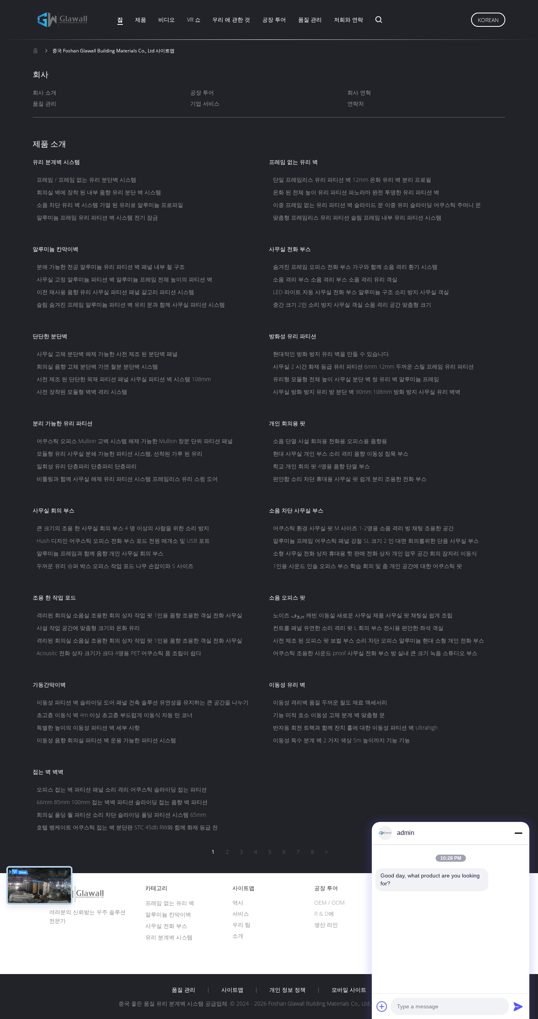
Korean (488, 20)
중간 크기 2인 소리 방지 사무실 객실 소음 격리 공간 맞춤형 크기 (352, 304)
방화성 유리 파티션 (292, 336)
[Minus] (518, 833)
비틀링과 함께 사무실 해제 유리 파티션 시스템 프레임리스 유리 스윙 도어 (127, 478)
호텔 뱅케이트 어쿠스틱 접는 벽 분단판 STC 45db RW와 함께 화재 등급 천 (127, 827)
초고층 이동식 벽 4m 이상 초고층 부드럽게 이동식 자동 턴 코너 (115, 715)
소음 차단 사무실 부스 (296, 510)
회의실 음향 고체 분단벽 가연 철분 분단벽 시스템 (97, 366)
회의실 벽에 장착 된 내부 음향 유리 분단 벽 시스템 (99, 192)
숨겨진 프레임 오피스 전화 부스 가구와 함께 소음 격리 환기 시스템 (355, 266)
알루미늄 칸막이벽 (55, 249)
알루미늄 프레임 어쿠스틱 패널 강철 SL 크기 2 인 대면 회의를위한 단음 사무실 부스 (376, 540)
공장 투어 (274, 19)
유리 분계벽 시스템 (56, 162)
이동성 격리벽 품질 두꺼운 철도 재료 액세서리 (330, 702)
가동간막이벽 (49, 684)
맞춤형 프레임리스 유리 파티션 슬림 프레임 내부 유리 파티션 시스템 (357, 217)
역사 (237, 902)
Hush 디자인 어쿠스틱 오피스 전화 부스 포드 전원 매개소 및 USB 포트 (123, 540)
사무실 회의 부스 (53, 510)
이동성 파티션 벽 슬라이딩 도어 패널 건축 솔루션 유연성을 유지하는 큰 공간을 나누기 (143, 702)
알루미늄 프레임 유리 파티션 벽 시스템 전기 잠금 (97, 217)
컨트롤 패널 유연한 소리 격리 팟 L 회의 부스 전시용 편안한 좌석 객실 (358, 628)
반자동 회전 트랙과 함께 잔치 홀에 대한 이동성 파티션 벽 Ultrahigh (355, 727)
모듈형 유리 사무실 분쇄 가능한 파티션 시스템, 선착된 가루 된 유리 (119, 453)
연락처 (355, 103)
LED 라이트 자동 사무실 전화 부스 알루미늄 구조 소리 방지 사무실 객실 (361, 292)
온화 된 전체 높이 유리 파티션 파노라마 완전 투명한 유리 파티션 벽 (356, 192)
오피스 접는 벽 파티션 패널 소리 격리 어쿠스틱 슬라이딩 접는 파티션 (122, 789)
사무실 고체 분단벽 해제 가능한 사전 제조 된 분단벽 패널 (107, 354)
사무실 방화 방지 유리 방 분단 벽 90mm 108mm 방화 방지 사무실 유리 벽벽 (366, 391)
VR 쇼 (193, 19)
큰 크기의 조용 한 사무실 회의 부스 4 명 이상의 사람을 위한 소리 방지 (123, 528)
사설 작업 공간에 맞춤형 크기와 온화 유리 (88, 628)
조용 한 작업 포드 (54, 597)
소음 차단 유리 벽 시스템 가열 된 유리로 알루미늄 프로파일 (110, 205)
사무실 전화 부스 (290, 249)
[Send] (518, 1006)
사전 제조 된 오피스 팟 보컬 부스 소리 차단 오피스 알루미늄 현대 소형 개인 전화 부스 (378, 640)
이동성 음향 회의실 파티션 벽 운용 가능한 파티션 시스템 (106, 740)
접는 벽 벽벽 (48, 771)
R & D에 (324, 913)
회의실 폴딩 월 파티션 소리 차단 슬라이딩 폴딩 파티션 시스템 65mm (121, 814)
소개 (237, 935)
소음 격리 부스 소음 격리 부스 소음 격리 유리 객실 (335, 279)
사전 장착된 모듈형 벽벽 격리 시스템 (82, 391)
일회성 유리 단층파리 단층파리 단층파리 (87, 466)
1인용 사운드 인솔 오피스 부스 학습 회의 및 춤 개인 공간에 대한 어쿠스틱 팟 (367, 566)
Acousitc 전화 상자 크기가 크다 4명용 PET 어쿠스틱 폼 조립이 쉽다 (119, 653)
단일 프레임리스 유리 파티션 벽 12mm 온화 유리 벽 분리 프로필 (352, 179)
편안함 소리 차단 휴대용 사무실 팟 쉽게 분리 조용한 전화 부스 (350, 478)
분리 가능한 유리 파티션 (63, 423)
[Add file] (382, 1006)
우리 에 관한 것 (231, 19)
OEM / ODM (329, 902)
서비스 (240, 913)
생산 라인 (326, 924)
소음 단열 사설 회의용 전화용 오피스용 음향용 (330, 441)
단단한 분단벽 (50, 336)
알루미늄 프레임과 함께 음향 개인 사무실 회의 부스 (100, 553)
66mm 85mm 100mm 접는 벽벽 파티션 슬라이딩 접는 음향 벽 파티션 (122, 802)
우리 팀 (241, 924)
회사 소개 (44, 92)
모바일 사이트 (349, 990)
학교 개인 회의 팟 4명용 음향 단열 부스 (321, 466)
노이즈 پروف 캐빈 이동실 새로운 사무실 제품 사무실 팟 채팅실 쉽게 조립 (363, 615)
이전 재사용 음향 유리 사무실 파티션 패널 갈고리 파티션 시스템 (115, 292)
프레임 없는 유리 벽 (293, 162)
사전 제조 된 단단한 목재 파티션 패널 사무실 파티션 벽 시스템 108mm (124, 379)
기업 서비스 (204, 103)
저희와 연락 (348, 19)
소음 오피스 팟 (287, 597)
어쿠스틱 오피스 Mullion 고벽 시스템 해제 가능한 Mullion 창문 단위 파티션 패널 (135, 441)
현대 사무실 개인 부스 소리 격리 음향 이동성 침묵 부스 (340, 453)
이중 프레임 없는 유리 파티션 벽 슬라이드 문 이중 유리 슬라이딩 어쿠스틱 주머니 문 (377, 205)
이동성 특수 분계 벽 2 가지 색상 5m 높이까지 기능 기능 (341, 740)
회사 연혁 (359, 92)
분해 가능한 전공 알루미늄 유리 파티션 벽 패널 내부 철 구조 (111, 266)
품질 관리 (310, 19)
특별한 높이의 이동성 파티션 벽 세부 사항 (88, 727)
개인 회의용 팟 (287, 423)
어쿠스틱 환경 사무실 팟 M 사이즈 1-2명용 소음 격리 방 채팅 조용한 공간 (363, 528)
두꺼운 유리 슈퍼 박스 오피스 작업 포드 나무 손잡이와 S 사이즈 (115, 566)
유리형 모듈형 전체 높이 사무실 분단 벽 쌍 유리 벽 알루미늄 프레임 (356, 379)
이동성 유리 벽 (287, 684)
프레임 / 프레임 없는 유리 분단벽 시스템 (86, 179)
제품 (140, 19)
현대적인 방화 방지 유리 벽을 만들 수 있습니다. (331, 354)
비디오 (166, 19)
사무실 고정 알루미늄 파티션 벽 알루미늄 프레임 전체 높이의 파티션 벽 (124, 279)
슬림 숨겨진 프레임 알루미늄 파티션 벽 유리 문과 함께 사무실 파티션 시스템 (131, 304)
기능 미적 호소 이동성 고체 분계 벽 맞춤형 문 (329, 715)
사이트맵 (232, 990)
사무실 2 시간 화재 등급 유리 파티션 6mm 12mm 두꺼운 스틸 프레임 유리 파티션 (373, 366)
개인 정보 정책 (287, 990)
